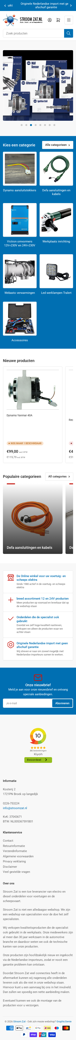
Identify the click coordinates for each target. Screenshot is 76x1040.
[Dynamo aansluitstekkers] (20, 169)
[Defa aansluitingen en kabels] (56, 169)
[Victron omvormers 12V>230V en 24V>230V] (20, 220)
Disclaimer (10, 866)
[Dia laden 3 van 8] (31, 125)
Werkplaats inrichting (56, 241)
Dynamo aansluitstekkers (19, 190)
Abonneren (62, 703)
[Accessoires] (20, 319)
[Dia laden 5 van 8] (40, 125)
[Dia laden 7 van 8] (49, 125)
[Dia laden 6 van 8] (45, 125)
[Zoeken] (68, 33)
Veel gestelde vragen (16, 872)
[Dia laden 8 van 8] (54, 125)
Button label (19, 119)
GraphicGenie (64, 1021)
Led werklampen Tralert (56, 293)
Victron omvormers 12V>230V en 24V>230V (19, 243)
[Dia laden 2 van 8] (26, 125)
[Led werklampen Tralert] (56, 271)
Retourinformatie (14, 846)
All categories (57, 476)
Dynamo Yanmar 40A (19, 415)
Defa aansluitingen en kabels (56, 192)
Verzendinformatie (15, 851)
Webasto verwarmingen (19, 293)
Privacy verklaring (14, 861)
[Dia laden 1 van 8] (21, 125)
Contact (8, 840)
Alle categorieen (56, 145)
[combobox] (38, 33)
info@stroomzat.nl (15, 808)
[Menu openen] (69, 20)
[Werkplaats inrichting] (56, 220)
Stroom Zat (19, 1021)
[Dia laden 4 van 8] (35, 125)
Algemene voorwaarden (18, 856)
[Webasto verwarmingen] (20, 271)
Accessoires (19, 340)
